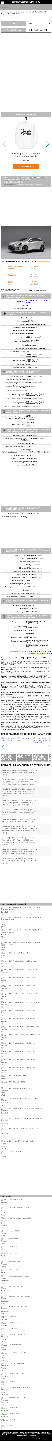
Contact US (37, 1438)
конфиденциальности (26, 1438)
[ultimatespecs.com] (26, 2)
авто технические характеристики (12, 12)
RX (33, 12)
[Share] (49, 6)
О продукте (15, 1438)
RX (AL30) (39, 12)
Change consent (32, 1435)
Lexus (28, 12)
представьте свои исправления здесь (39, 653)
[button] (47, 144)
